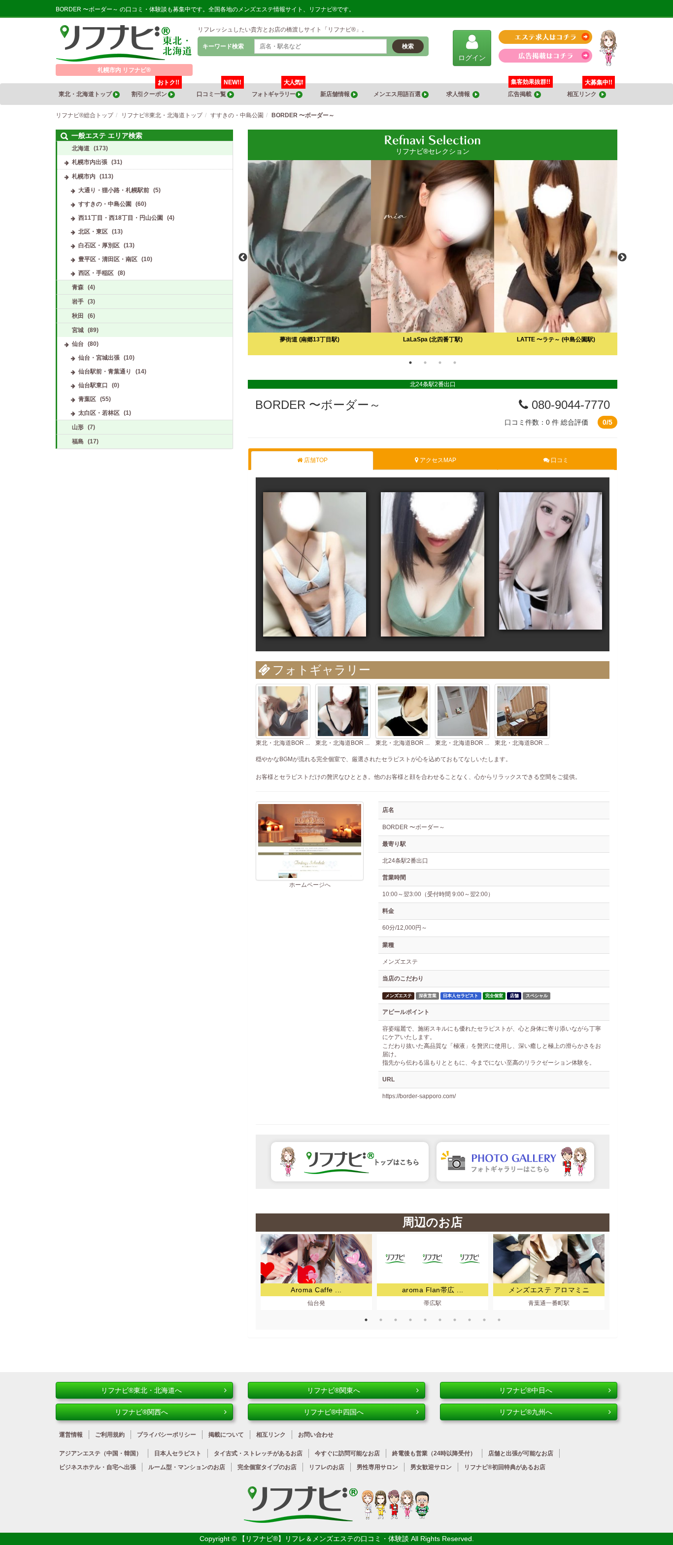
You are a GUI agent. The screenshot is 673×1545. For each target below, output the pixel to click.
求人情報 (459, 94)
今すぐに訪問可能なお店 (347, 1453)
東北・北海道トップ (86, 94)
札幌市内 (84, 176)
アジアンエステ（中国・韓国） (100, 1453)
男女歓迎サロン (431, 1467)
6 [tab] (440, 1320)
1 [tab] (410, 363)
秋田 (78, 315)
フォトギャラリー (277, 90)
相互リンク (589, 90)
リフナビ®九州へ (525, 1412)
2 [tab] (425, 363)
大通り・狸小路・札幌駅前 (113, 190)
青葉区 (87, 399)
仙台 (78, 343)
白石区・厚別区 (99, 245)
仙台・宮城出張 (99, 357)
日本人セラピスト (178, 1453)
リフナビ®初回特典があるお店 (504, 1467)
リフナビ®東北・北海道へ (141, 1390)
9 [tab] (484, 1320)
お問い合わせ (316, 1434)
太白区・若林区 (99, 412)
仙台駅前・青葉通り (105, 371)
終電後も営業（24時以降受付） (434, 1453)
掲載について (226, 1434)
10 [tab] (499, 1320)
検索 (408, 46)
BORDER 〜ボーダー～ (318, 404)
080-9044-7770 (569, 404)
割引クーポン (155, 90)
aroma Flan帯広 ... (433, 1290)
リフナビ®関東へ (333, 1390)
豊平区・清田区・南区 (107, 259)
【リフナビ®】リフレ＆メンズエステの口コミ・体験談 (324, 1539)
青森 (78, 287)
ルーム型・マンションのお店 (186, 1467)
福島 (78, 441)
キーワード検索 (223, 46)
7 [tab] (455, 1320)
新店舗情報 (335, 94)
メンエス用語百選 (397, 94)
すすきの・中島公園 (105, 204)
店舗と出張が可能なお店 (520, 1453)
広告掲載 (521, 94)
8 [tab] (469, 1320)
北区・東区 (93, 231)
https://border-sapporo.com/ (419, 1096)
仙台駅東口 (93, 385)
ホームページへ (310, 884)
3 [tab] (440, 363)
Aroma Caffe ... (316, 1290)
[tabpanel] (432, 257)
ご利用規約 (110, 1434)
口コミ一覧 (219, 90)
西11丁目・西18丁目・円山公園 (120, 217)
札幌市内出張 (89, 162)
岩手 (78, 301)
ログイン (472, 58)
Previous (243, 258)
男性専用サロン (377, 1467)
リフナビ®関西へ (141, 1412)
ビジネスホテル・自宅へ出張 (97, 1467)
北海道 (81, 148)
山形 (78, 427)
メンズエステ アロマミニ (548, 1290)
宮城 (78, 330)
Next (622, 258)
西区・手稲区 (96, 272)
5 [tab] (425, 1320)
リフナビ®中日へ (525, 1390)
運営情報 (71, 1434)
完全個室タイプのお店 (267, 1467)
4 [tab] (455, 363)
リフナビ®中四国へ (333, 1412)
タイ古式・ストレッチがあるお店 (258, 1453)
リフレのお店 (326, 1467)
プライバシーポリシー (166, 1434)
